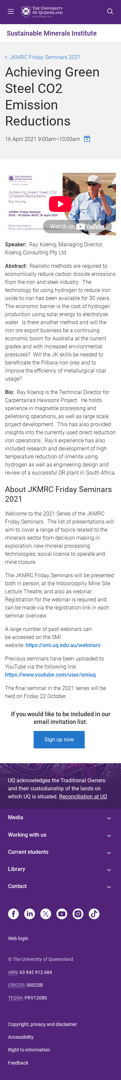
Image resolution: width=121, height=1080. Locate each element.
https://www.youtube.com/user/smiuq (50, 675)
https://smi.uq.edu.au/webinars (63, 645)
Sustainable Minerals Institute (52, 33)
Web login (18, 938)
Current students (28, 852)
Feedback (18, 1063)
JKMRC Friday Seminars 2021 (45, 57)
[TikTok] (94, 914)
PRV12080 (36, 997)
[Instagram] (78, 914)
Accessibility (21, 1037)
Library (16, 869)
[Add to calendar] (88, 139)
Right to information (29, 1049)
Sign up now (59, 739)
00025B (35, 985)
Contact (17, 886)
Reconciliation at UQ (83, 796)
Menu (11, 12)
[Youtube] (61, 914)
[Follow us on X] (45, 914)
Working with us (27, 835)
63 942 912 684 (35, 972)
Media (15, 817)
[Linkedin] (29, 914)
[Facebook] (13, 914)
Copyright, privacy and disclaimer (42, 1024)
